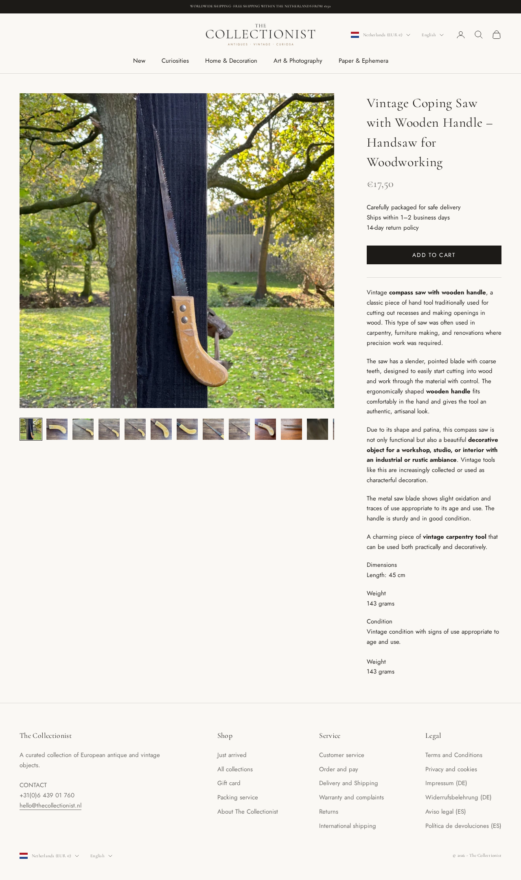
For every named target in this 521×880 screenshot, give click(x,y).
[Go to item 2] (57, 429)
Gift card (229, 783)
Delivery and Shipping (348, 783)
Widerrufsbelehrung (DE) (458, 797)
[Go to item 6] (161, 429)
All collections (235, 769)
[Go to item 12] (317, 429)
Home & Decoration (231, 60)
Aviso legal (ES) (445, 811)
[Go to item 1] (31, 429)
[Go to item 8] (213, 429)
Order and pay (338, 769)
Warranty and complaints (351, 797)
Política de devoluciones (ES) (463, 825)
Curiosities (175, 60)
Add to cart (433, 255)
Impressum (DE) (446, 783)
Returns (328, 811)
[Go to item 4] (109, 429)
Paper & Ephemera (363, 60)
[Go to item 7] (187, 429)
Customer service (341, 755)
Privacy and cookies (451, 769)
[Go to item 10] (265, 429)
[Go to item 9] (239, 429)
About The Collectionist (247, 811)
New (139, 60)
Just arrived (232, 755)
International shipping (347, 825)
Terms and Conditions (453, 755)
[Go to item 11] (291, 429)
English (429, 34)
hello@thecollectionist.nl (50, 805)
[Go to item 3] (83, 429)
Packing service (237, 797)
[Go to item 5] (135, 429)
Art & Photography (298, 60)
